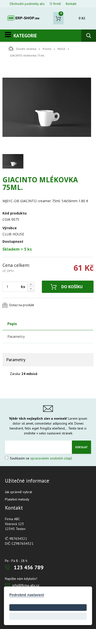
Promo (47, 49)
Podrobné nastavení (26, 595)
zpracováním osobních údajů (51, 458)
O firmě (55, 3)
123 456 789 (28, 567)
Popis (12, 323)
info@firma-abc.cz (25, 585)
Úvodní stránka (26, 49)
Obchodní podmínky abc (27, 3)
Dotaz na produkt (21, 305)
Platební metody (17, 499)
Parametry (16, 336)
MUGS (61, 49)
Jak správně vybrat (18, 492)
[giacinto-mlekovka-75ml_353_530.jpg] (46, 107)
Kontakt (71, 3)
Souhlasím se (40, 458)
